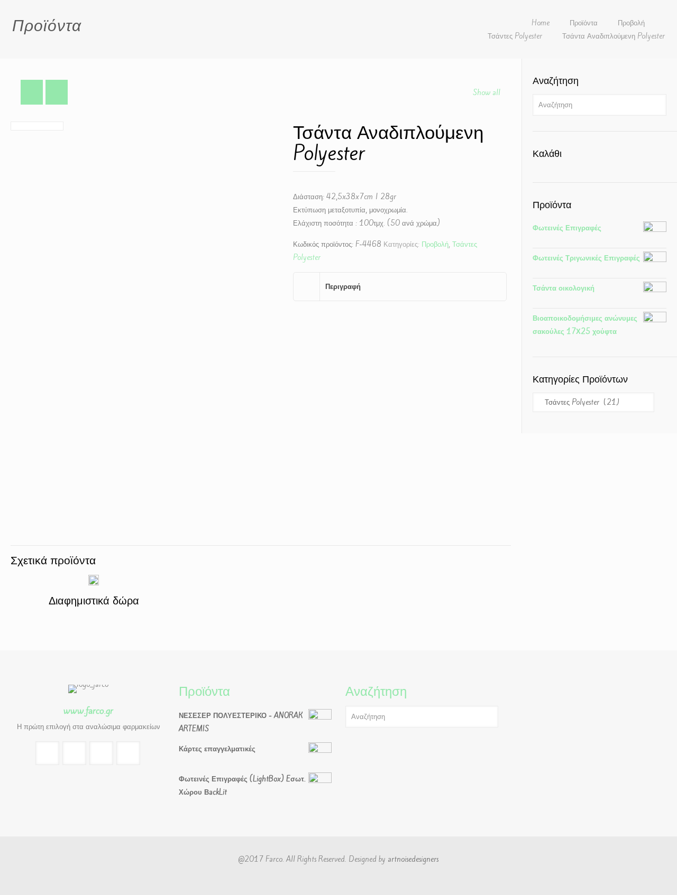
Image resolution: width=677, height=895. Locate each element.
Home (541, 23)
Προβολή (631, 23)
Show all (486, 93)
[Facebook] (338, 877)
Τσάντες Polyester (515, 36)
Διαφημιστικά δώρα (94, 600)
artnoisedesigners (413, 859)
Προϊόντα (584, 23)
